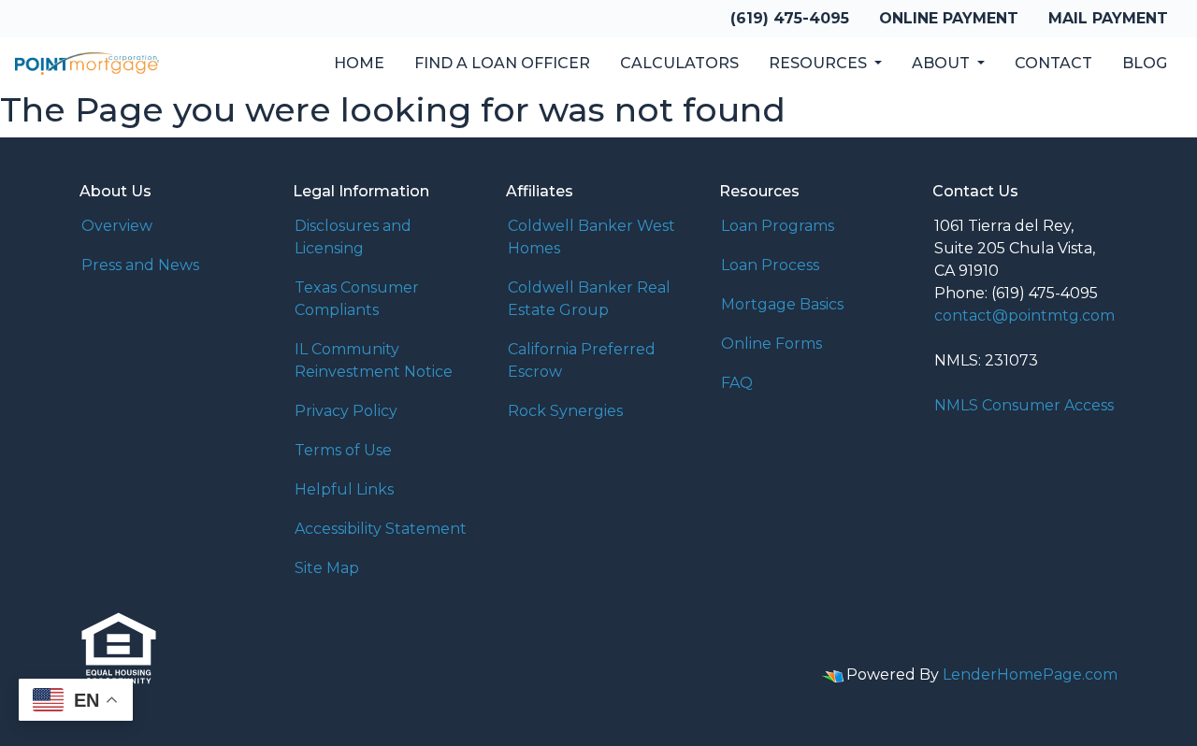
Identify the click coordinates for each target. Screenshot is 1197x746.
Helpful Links (344, 489)
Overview (116, 226)
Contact (1053, 63)
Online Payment (948, 18)
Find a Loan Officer (502, 63)
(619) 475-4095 (789, 18)
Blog (1144, 63)
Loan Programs (777, 226)
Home (359, 63)
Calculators (679, 63)
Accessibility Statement (381, 529)
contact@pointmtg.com (1024, 315)
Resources (820, 63)
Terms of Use (343, 450)
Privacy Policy (346, 411)
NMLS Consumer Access (1024, 405)
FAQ (737, 383)
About (942, 63)
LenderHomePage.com (1030, 674)
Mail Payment (1108, 18)
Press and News (140, 265)
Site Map (327, 568)
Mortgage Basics (782, 304)
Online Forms (771, 343)
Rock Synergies (565, 411)
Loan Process (770, 265)
